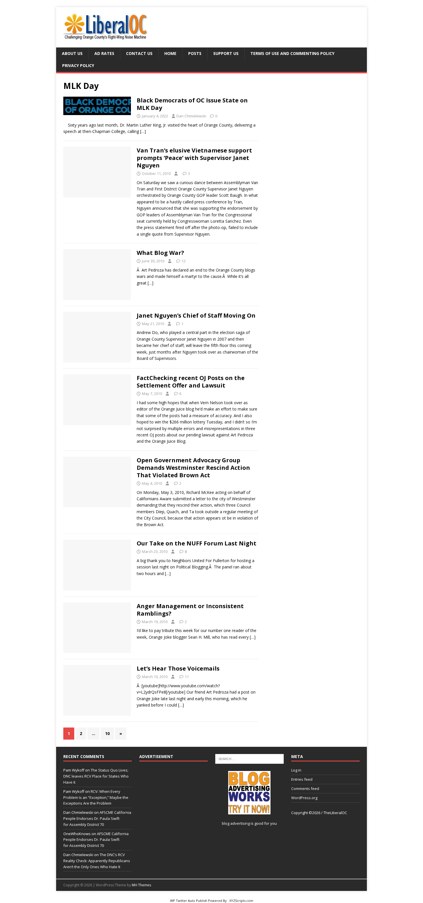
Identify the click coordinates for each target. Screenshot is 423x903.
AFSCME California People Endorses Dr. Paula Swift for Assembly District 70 (97, 818)
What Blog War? (160, 253)
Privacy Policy (78, 65)
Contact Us (139, 53)
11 (187, 676)
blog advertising (236, 823)
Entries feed (302, 779)
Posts (194, 53)
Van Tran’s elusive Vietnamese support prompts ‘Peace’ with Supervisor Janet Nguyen (194, 157)
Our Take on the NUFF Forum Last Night (196, 543)
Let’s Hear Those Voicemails (178, 668)
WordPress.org (304, 797)
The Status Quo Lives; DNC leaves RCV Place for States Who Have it (96, 776)
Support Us (226, 53)
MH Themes (141, 885)
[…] (143, 131)
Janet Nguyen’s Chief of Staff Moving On (196, 315)
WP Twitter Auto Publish (188, 900)
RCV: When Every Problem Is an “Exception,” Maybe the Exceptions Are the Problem (95, 797)
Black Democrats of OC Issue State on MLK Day (192, 104)
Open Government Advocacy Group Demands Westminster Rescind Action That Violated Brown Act (193, 467)
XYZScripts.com (241, 900)
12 (184, 261)
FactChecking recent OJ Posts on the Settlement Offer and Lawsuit (191, 381)
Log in (296, 770)
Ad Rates (104, 53)
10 (107, 733)
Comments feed (305, 788)
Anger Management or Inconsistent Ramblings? (190, 609)
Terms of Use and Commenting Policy (292, 53)
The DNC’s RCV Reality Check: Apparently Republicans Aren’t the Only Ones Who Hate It (96, 860)
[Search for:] (249, 758)
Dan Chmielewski (191, 116)
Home (170, 53)
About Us (72, 53)
